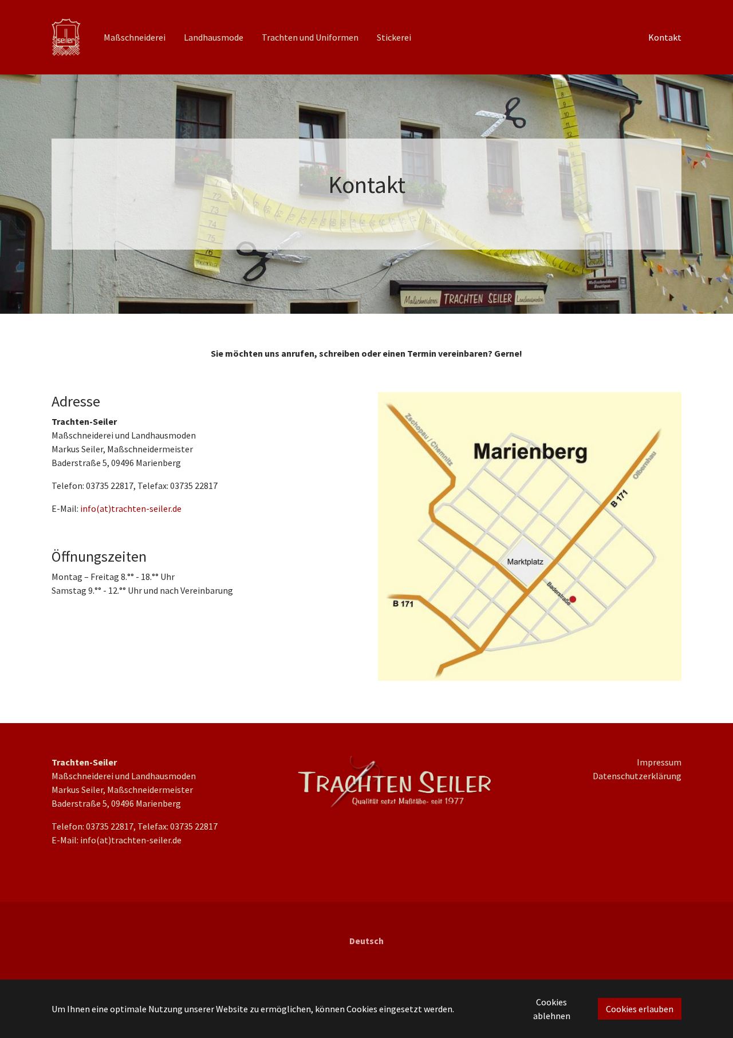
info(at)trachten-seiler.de (131, 508)
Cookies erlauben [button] (639, 1009)
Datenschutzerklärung (637, 776)
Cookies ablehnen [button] (551, 1008)
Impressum (659, 762)
